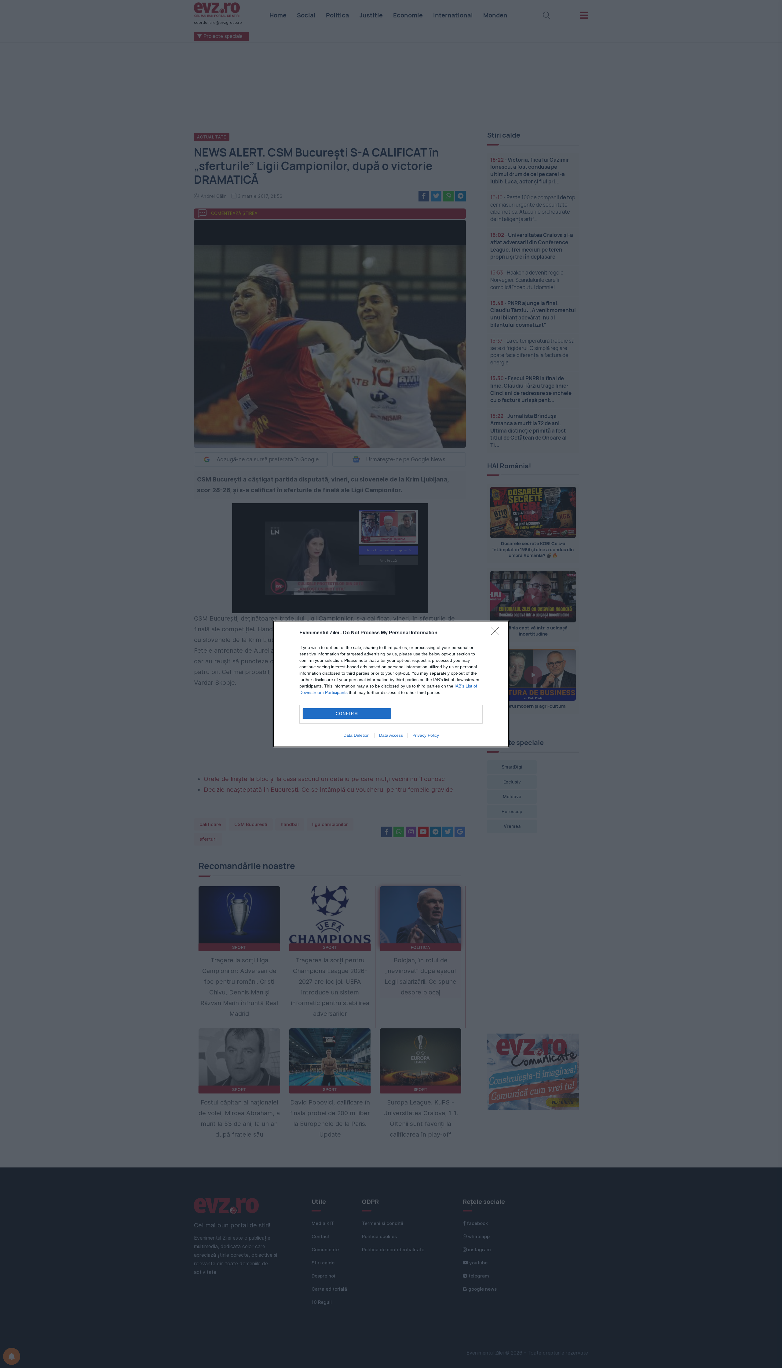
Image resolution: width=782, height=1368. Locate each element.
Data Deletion (356, 735)
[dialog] (391, 684)
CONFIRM (347, 713)
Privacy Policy (425, 735)
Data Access (391, 735)
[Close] (496, 633)
